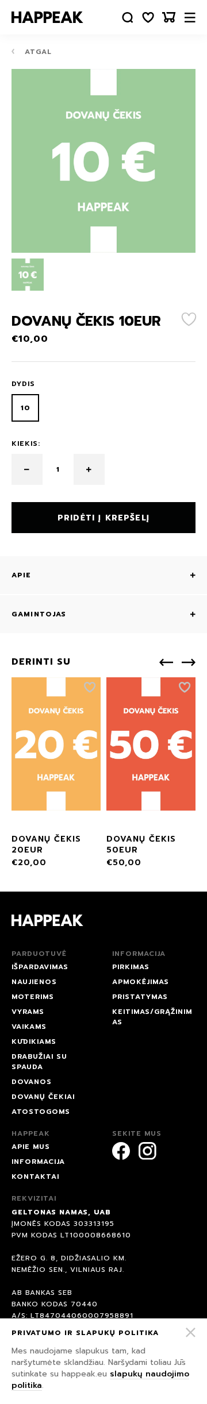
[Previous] (166, 662)
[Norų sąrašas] (148, 17)
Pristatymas (140, 997)
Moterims (33, 997)
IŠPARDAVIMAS (40, 967)
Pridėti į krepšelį (103, 518)
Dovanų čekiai (43, 1096)
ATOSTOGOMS (41, 1111)
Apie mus (31, 1146)
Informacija (38, 1161)
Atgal (37, 52)
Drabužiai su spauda (39, 1061)
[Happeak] (47, 17)
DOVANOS (32, 1082)
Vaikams (29, 1026)
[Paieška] (127, 17)
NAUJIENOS (34, 982)
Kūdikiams (34, 1041)
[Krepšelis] (169, 17)
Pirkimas (131, 967)
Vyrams (28, 1011)
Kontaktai (35, 1176)
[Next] (188, 662)
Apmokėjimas (140, 982)
